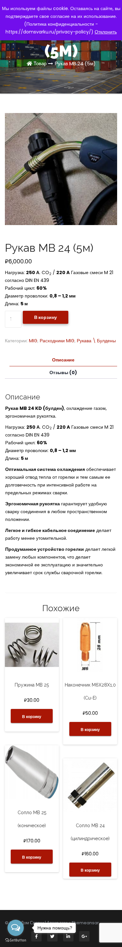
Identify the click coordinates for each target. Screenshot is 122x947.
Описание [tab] (63, 360)
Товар (40, 63)
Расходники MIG (57, 340)
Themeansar (85, 923)
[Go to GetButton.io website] (15, 940)
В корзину (45, 317)
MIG (33, 340)
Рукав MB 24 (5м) (75, 63)
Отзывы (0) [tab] (63, 372)
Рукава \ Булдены (96, 340)
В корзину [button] (31, 716)
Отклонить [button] (106, 32)
